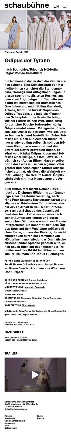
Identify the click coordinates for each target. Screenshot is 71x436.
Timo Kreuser (28, 305)
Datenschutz (11, 428)
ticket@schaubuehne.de (16, 409)
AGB (7, 425)
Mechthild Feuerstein (35, 287)
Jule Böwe (48, 311)
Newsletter (10, 418)
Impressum (10, 423)
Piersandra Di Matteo (31, 298)
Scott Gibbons (19, 290)
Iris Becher (37, 311)
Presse (40, 418)
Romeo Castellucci (38, 280)
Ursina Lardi (15, 314)
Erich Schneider (18, 301)
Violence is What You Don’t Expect (35, 270)
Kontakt (8, 416)
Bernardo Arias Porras (20, 311)
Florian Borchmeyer (52, 298)
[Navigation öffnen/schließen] (64, 6)
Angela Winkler (30, 314)
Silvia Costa (40, 283)
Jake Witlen (17, 294)
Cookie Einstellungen (15, 421)
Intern (40, 416)
